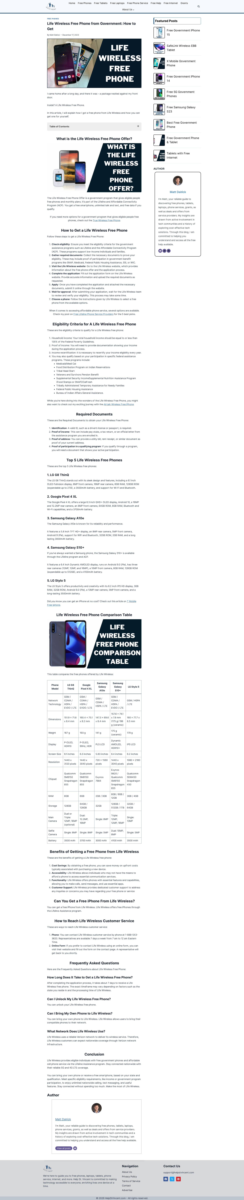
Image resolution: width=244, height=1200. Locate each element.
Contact (126, 1185)
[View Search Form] (198, 6)
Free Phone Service (137, 3)
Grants (184, 3)
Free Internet (171, 3)
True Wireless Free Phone (106, 220)
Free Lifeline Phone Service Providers (93, 314)
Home (72, 3)
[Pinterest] (178, 1179)
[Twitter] (164, 251)
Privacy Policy (129, 1176)
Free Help (156, 3)
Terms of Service (131, 1181)
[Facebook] (169, 251)
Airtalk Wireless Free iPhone (119, 404)
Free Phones (84, 3)
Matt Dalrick (55, 35)
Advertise (127, 1190)
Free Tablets (100, 3)
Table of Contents (59, 126)
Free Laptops (117, 3)
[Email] (75, 1148)
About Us (127, 1172)
